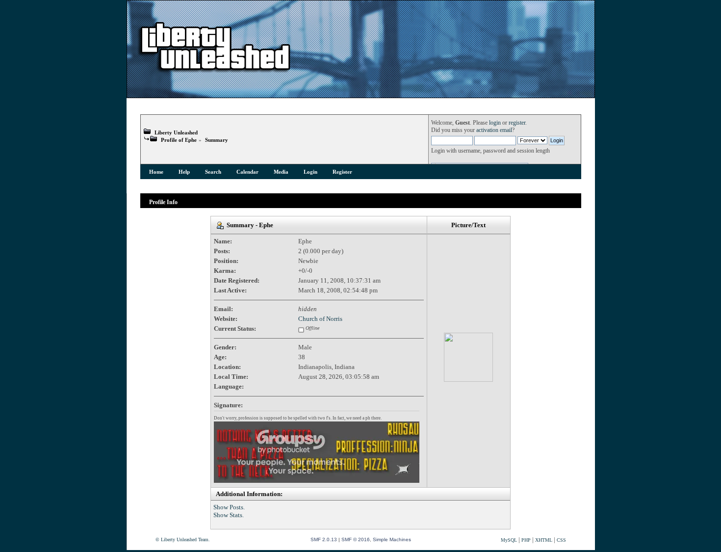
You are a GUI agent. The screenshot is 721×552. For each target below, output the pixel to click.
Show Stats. (228, 515)
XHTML (543, 540)
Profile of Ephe (179, 140)
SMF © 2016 (355, 539)
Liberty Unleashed (176, 132)
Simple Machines (392, 539)
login (495, 123)
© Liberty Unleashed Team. (182, 539)
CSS (561, 540)
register (517, 123)
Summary (216, 140)
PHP (526, 540)
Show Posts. (229, 507)
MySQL (509, 540)
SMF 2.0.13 (323, 539)
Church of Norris (320, 318)
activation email (494, 130)
